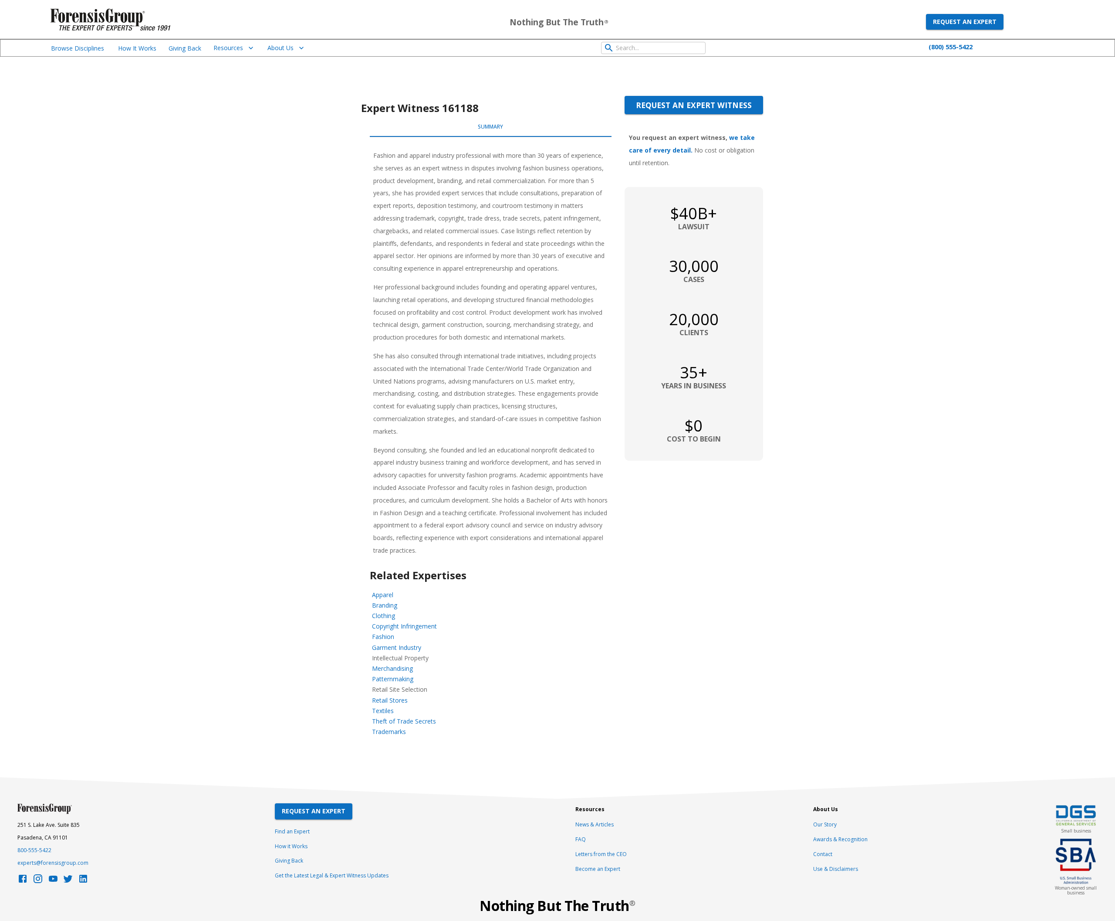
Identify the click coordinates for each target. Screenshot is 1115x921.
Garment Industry (396, 647)
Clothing (383, 616)
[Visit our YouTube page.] (53, 881)
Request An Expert (313, 811)
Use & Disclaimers (835, 869)
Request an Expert (965, 21)
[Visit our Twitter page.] (68, 881)
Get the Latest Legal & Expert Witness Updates (332, 875)
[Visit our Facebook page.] (22, 881)
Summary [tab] (490, 126)
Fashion (383, 636)
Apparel (382, 595)
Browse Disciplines (77, 48)
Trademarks (389, 731)
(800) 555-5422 (951, 46)
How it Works (291, 846)
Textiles (383, 711)
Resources (228, 48)
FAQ (580, 839)
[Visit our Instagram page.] (38, 881)
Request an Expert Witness (694, 105)
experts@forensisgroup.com (52, 863)
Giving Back (185, 48)
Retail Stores (390, 700)
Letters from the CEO (601, 854)
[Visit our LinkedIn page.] (83, 881)
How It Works (137, 48)
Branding (384, 605)
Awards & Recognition (840, 839)
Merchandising (392, 668)
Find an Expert (292, 831)
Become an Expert (597, 869)
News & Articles (594, 824)
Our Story (825, 824)
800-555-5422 (34, 850)
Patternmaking (392, 679)
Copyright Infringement (404, 626)
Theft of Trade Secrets (404, 721)
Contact (822, 854)
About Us (280, 48)
